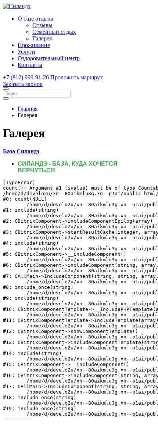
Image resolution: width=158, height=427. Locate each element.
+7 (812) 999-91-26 (26, 77)
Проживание (34, 45)
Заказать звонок (23, 84)
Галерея (42, 38)
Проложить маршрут (76, 77)
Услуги (26, 52)
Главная (27, 108)
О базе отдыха (35, 18)
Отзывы (42, 25)
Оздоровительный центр (49, 58)
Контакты (30, 65)
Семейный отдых (54, 32)
